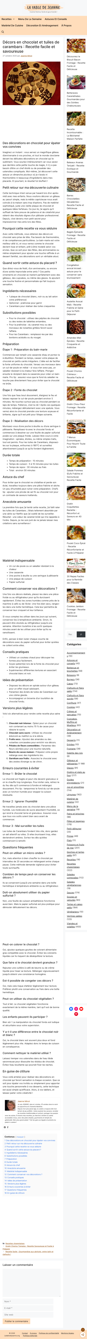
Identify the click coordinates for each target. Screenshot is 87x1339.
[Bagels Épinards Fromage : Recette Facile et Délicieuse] (76, 221)
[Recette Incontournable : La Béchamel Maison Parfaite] (76, 119)
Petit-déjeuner (74, 828)
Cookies (71, 707)
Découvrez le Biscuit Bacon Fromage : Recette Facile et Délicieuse (76, 63)
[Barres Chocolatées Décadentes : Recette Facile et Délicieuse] (76, 185)
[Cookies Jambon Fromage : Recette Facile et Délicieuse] (76, 596)
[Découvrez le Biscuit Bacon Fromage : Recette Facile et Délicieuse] (76, 46)
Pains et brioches (75, 813)
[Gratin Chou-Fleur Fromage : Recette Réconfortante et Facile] (76, 393)
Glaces (70, 768)
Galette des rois (75, 753)
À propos (66, 25)
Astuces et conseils (56, 19)
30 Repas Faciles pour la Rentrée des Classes (75, 579)
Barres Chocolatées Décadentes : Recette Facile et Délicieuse (75, 202)
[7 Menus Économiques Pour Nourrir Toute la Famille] (76, 427)
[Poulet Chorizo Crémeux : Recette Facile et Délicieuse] (76, 360)
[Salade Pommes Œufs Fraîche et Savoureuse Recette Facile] (76, 460)
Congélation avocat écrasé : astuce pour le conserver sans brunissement (74, 271)
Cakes (70, 683)
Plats (69, 840)
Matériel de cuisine (12, 25)
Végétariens (73, 911)
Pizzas (70, 836)
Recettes (7, 19)
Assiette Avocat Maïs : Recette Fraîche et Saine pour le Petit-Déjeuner (75, 308)
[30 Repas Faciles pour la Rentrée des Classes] (76, 566)
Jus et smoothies (75, 787)
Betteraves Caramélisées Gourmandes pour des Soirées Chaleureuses (76, 99)
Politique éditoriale (30, 1336)
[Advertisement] (31, 123)
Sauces (70, 892)
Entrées (70, 744)
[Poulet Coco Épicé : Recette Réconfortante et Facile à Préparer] (76, 533)
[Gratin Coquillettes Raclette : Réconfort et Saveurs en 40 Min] (76, 493)
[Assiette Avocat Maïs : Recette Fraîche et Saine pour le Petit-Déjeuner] (76, 291)
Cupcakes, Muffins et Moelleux (72, 722)
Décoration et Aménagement (42, 25)
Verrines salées (74, 916)
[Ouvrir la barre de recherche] (3, 32)
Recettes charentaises (15, 1243)
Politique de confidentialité (49, 1333)
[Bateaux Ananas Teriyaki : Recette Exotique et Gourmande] (76, 152)
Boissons (71, 675)
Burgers (71, 679)
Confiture (71, 703)
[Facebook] (8, 1127)
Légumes (71, 794)
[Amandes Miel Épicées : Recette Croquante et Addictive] (76, 327)
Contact (25, 1333)
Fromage (71, 748)
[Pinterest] (5, 1127)
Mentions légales (67, 1333)
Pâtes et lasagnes (76, 821)
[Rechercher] (81, 634)
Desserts (71, 740)
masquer (20, 1137)
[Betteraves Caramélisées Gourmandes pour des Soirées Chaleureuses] (76, 82)
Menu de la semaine (30, 19)
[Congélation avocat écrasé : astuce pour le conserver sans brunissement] (76, 254)
